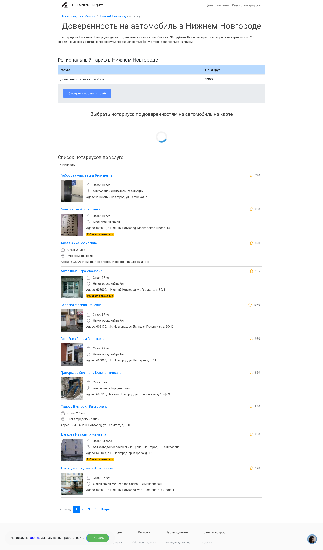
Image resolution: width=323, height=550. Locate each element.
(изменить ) (134, 16)
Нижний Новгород (113, 16)
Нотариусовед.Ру (87, 5)
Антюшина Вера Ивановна (81, 271)
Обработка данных (144, 542)
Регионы (222, 5)
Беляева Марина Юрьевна (81, 305)
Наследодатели (177, 532)
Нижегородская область (78, 16)
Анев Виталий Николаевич (81, 209)
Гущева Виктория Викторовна (84, 406)
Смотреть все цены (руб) (87, 93)
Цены (209, 5)
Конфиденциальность (179, 542)
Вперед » (107, 509)
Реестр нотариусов (246, 5)
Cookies (207, 542)
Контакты (117, 542)
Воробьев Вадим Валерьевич (83, 339)
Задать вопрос (214, 532)
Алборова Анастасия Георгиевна (87, 175)
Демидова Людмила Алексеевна (87, 468)
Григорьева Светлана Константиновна (91, 373)
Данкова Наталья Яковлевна (83, 434)
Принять (97, 538)
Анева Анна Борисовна (79, 243)
